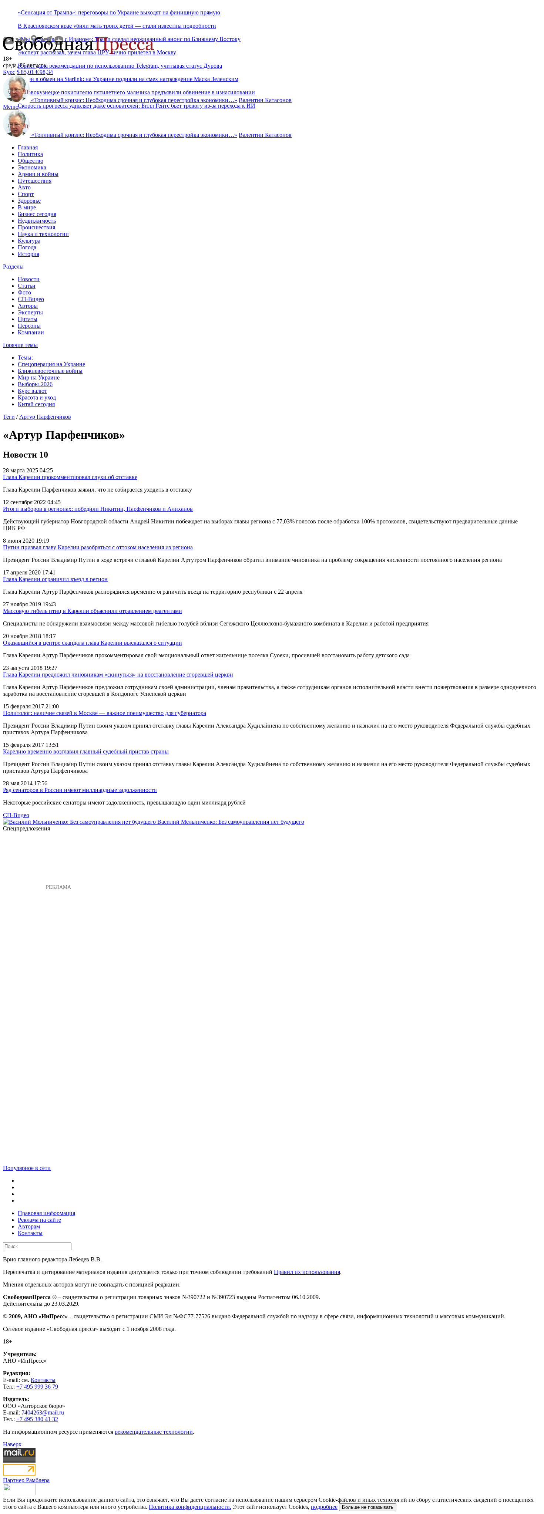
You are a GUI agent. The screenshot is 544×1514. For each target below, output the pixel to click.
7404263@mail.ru (42, 1412)
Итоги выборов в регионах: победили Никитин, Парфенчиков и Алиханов (98, 509)
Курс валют (32, 391)
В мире (27, 207)
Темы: (25, 357)
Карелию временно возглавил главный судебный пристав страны (86, 751)
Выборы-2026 (35, 384)
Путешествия (34, 181)
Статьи (27, 286)
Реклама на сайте (39, 1220)
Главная (28, 147)
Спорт (26, 194)
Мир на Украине (39, 377)
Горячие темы (20, 345)
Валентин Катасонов (265, 100)
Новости (29, 279)
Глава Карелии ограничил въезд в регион (55, 579)
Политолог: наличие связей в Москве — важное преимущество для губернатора (104, 713)
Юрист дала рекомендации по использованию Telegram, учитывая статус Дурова (120, 66)
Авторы (28, 306)
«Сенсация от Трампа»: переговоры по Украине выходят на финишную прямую (119, 12)
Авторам (29, 1226)
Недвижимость (37, 221)
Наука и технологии (43, 234)
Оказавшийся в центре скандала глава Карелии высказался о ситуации (92, 643)
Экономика (32, 167)
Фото (24, 292)
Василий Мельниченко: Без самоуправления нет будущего (230, 822)
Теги (9, 417)
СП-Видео (31, 299)
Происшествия (36, 227)
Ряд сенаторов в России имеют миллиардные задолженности (80, 790)
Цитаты (27, 319)
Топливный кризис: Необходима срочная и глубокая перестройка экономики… (134, 100)
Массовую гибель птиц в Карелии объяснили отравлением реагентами (92, 611)
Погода (27, 247)
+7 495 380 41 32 (37, 1419)
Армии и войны (38, 174)
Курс (9, 72)
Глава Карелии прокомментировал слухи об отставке (70, 477)
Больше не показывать (367, 1507)
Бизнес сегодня (37, 214)
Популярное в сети (27, 1168)
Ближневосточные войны (50, 371)
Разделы (13, 266)
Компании (31, 332)
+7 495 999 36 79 (37, 1386)
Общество (30, 161)
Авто (24, 187)
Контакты (30, 1233)
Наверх (12, 1444)
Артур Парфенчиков (45, 417)
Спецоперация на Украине (51, 364)
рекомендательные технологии (154, 1432)
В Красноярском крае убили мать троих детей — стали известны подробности (117, 26)
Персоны (29, 326)
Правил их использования (307, 1272)
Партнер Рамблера (26, 1480)
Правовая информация (46, 1213)
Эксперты (30, 312)
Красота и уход (37, 397)
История (28, 254)
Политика (30, 154)
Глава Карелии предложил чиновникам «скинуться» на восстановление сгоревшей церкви (118, 674)
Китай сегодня (36, 404)
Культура (29, 240)
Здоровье (29, 201)
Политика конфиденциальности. (190, 1507)
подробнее (324, 1507)
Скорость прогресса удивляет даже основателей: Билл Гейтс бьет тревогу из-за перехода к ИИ (136, 105)
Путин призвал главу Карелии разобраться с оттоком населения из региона (98, 547)
